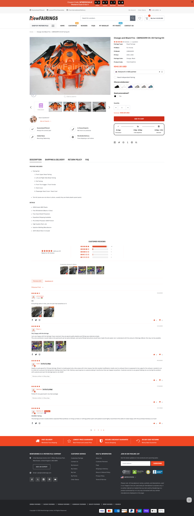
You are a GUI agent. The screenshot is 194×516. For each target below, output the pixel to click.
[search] (132, 18)
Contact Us (129, 26)
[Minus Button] (116, 107)
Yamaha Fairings (64, 504)
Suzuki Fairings (49, 504)
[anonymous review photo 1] (36, 311)
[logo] (44, 18)
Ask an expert (41, 467)
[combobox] (139, 72)
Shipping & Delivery (55, 159)
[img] (35, 293)
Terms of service (101, 479)
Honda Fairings (35, 504)
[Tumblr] (128, 142)
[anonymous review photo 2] (48, 311)
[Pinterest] (123, 142)
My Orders (74, 469)
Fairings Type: (118, 44)
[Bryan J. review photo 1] (36, 346)
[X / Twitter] (119, 142)
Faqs (93, 26)
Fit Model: (117, 51)
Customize (72, 26)
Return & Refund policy (103, 472)
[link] (139, 18)
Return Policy (75, 159)
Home (62, 26)
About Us (99, 458)
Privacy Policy (100, 476)
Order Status (142, 10)
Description (36, 159)
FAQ (87, 159)
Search (118, 504)
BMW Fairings (108, 504)
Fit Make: (117, 47)
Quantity (116, 103)
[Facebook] (115, 142)
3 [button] (98, 430)
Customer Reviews (102, 461)
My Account (132, 10)
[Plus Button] (128, 107)
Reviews (84, 26)
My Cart (73, 472)
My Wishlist (104, 26)
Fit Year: (116, 55)
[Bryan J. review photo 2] (48, 346)
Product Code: (118, 62)
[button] (155, 10)
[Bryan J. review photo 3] (60, 346)
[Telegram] (132, 142)
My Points (117, 26)
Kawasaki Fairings (79, 504)
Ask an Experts (45, 121)
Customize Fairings (77, 458)
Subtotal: (117, 113)
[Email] (136, 142)
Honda (131, 47)
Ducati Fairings (94, 504)
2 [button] (94, 430)
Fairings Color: (118, 58)
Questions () (49, 281)
